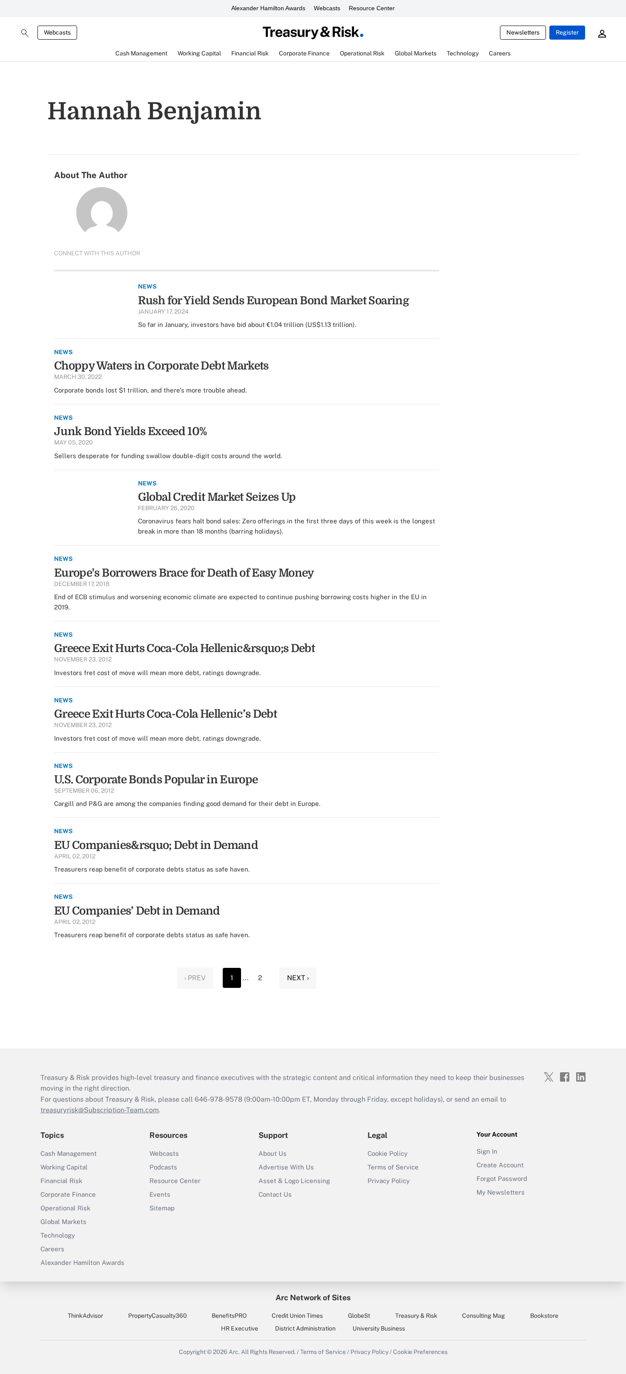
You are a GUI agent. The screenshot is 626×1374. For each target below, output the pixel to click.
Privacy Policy (389, 1180)
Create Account (500, 1165)
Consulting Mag (483, 1315)
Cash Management (68, 1153)
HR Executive (239, 1328)
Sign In (487, 1151)
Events (159, 1194)
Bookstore (544, 1315)
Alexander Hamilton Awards (268, 8)
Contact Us (275, 1194)
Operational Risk (65, 1208)
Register (567, 32)
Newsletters (523, 32)
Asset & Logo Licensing (294, 1180)
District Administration (305, 1328)
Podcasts (163, 1167)
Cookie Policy (388, 1153)
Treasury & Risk (416, 1315)
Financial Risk (61, 1180)
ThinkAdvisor (85, 1315)
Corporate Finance (68, 1194)
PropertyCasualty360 (157, 1315)
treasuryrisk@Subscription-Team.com (99, 1110)
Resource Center (372, 8)
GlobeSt (359, 1315)
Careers (52, 1249)
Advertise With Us (286, 1167)
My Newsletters (501, 1192)
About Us (272, 1153)
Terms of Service (393, 1167)
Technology (57, 1235)
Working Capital (64, 1167)
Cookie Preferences (420, 1351)
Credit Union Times (297, 1315)
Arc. (234, 1351)
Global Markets (63, 1221)
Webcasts (327, 8)
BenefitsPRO (229, 1315)
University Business (379, 1328)
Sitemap (162, 1208)
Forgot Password (502, 1178)
